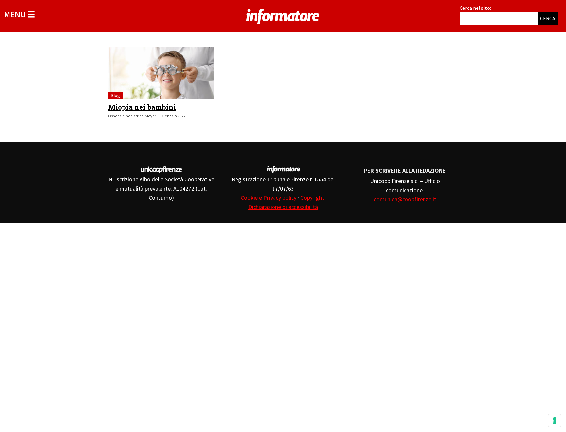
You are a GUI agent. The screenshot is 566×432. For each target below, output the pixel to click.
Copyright (313, 197)
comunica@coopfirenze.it (405, 199)
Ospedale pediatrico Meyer (132, 115)
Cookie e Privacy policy (268, 197)
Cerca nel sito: (475, 8)
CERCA (547, 18)
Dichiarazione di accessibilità (283, 207)
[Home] (283, 15)
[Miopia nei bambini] (161, 73)
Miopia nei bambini (142, 107)
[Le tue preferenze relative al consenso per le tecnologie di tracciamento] (554, 420)
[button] (19, 14)
